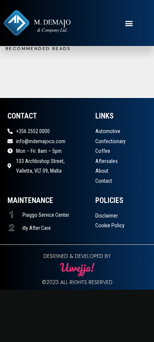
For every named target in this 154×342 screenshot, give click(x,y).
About (101, 171)
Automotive (107, 131)
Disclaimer (106, 216)
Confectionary (110, 141)
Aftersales (106, 161)
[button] (129, 23)
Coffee (102, 151)
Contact (103, 181)
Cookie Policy (109, 225)
